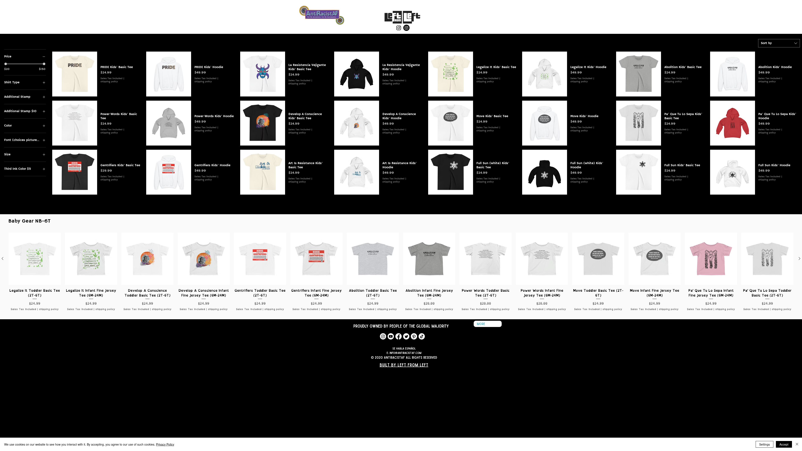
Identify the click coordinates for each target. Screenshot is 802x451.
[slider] (5, 63)
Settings (764, 444)
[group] (401, 274)
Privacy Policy (165, 444)
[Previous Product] (2, 258)
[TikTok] (422, 336)
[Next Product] (799, 258)
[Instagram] (399, 28)
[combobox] (779, 43)
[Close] (796, 444)
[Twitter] (406, 336)
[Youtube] (391, 336)
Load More (426, 204)
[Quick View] (74, 74)
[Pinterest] (414, 336)
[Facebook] (398, 336)
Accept (783, 444)
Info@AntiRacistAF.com (405, 352)
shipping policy (109, 81)
